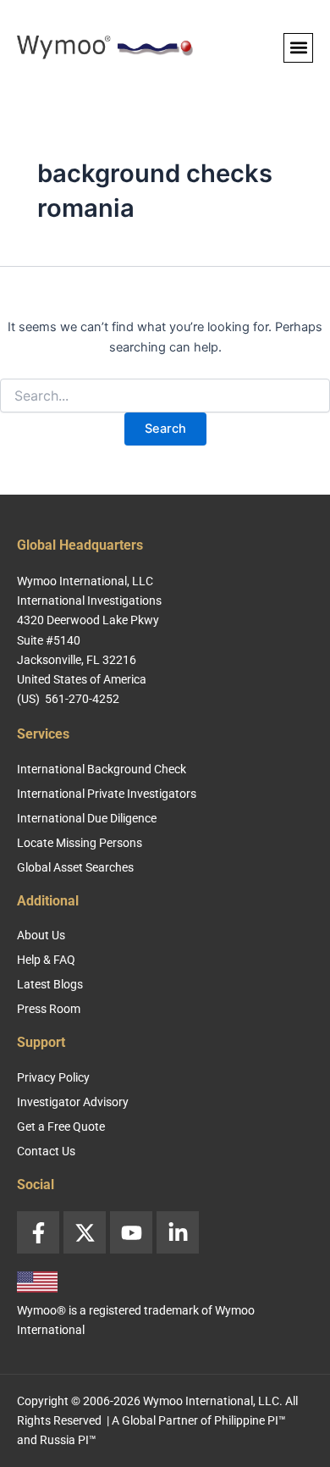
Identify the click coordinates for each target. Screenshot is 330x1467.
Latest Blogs (50, 984)
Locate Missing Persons (79, 843)
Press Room (48, 1009)
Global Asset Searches (75, 867)
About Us (41, 935)
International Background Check (101, 769)
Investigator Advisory (73, 1102)
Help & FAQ (46, 959)
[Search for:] (165, 396)
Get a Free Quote (61, 1126)
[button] (298, 48)
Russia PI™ (68, 1440)
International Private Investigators (106, 793)
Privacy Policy (53, 1077)
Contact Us (46, 1151)
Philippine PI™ (250, 1420)
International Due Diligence (87, 818)
